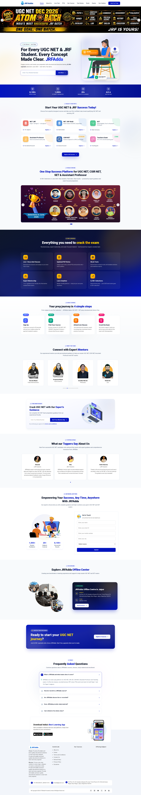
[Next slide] (138, 20)
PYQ (63, 3)
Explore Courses (101, 639)
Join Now (61, 72)
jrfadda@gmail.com (59, 785)
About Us (49, 3)
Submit (96, 552)
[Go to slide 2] (71, 226)
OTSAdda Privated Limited (47, 793)
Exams (94, 3)
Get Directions (81, 608)
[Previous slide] (2, 20)
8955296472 (39, 785)
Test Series (80, 3)
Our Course (70, 3)
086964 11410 (83, 602)
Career (55, 755)
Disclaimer (56, 767)
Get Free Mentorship (58, 422)
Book (87, 3)
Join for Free (114, 3)
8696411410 (46, 785)
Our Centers (102, 3)
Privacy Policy (57, 764)
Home (42, 3)
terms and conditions (51, 426)
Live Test (57, 3)
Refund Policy (57, 762)
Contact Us (57, 760)
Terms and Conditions (60, 757)
